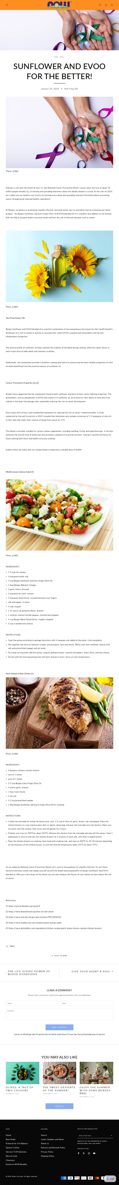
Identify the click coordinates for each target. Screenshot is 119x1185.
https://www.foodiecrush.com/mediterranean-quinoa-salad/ (35, 923)
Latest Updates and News (52, 1139)
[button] (100, 4)
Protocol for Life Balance (17, 1143)
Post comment (59, 1027)
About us (45, 1143)
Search (44, 1135)
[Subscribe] (112, 1135)
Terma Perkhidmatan (86, 1034)
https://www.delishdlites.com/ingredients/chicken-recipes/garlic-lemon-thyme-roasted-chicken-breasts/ (55, 928)
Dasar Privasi (67, 1034)
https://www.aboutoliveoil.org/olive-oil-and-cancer (31, 911)
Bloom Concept (17, 1176)
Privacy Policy (47, 1152)
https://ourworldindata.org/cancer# (24, 906)
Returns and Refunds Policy (53, 1147)
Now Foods (11, 1139)
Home (56, 57)
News (62, 57)
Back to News (61, 955)
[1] (27, 191)
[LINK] (16, 171)
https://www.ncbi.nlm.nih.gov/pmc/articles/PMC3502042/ (35, 917)
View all (59, 1106)
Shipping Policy (47, 1156)
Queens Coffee (12, 1147)
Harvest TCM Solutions (16, 1152)
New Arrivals (11, 1156)
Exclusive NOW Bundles (16, 1164)
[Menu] (7, 4)
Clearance (10, 1160)
